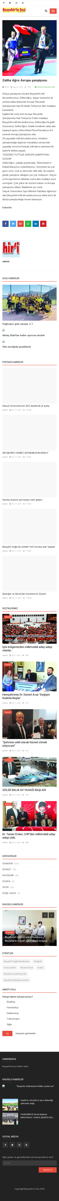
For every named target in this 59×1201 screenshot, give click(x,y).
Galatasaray (13, 1013)
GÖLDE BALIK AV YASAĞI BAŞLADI (24, 790)
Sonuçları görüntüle (25, 1033)
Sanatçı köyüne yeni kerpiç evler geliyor (22, 499)
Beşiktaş (11, 1001)
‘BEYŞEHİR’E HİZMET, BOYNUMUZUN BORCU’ (25, 452)
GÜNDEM (8, 760)
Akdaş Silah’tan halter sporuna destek (23, 335)
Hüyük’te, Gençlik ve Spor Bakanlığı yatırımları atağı (36, 1102)
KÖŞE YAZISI (9, 893)
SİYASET (8, 617)
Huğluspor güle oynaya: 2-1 (18, 324)
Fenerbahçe (13, 1007)
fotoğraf (38, 961)
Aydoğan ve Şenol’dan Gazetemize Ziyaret (24, 593)
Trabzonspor (13, 1018)
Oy (7, 1033)
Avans (40, 967)
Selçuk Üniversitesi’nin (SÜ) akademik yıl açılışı (25, 405)
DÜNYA (6, 881)
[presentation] (45, 915)
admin (5, 261)
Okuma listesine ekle (45, 87)
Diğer (9, 1024)
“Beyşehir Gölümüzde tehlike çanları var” (35, 1086)
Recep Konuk (26, 967)
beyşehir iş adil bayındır (15, 973)
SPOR (6, 87)
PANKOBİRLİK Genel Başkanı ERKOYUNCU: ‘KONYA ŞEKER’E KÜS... (37, 1116)
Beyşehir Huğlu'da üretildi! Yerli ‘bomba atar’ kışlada (28, 546)
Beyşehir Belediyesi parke (16, 980)
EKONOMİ (8, 875)
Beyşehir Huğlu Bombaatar (16, 961)
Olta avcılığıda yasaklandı (16, 346)
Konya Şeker (10, 967)
